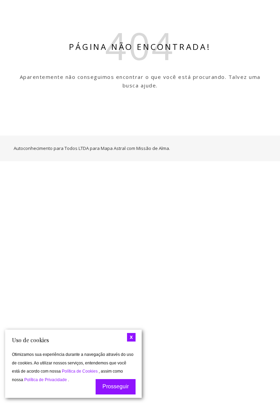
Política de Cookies (80, 371)
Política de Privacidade (46, 379)
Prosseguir (115, 386)
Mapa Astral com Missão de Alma (135, 148)
